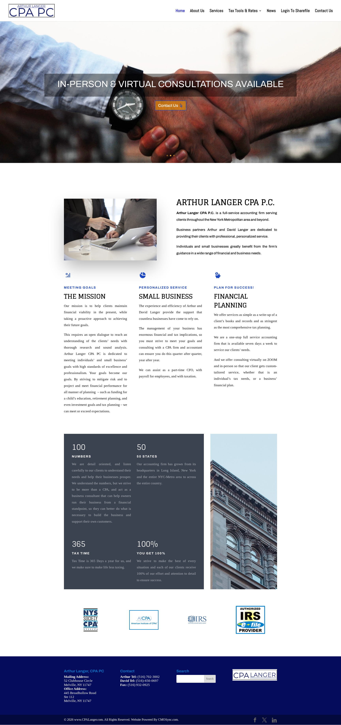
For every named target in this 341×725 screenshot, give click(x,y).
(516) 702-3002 (149, 677)
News (271, 11)
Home (180, 11)
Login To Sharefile (295, 11)
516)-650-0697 (147, 681)
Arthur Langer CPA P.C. (225, 202)
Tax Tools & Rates (243, 11)
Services (216, 11)
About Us (197, 11)
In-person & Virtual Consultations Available (170, 84)
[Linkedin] (274, 720)
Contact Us (324, 11)
